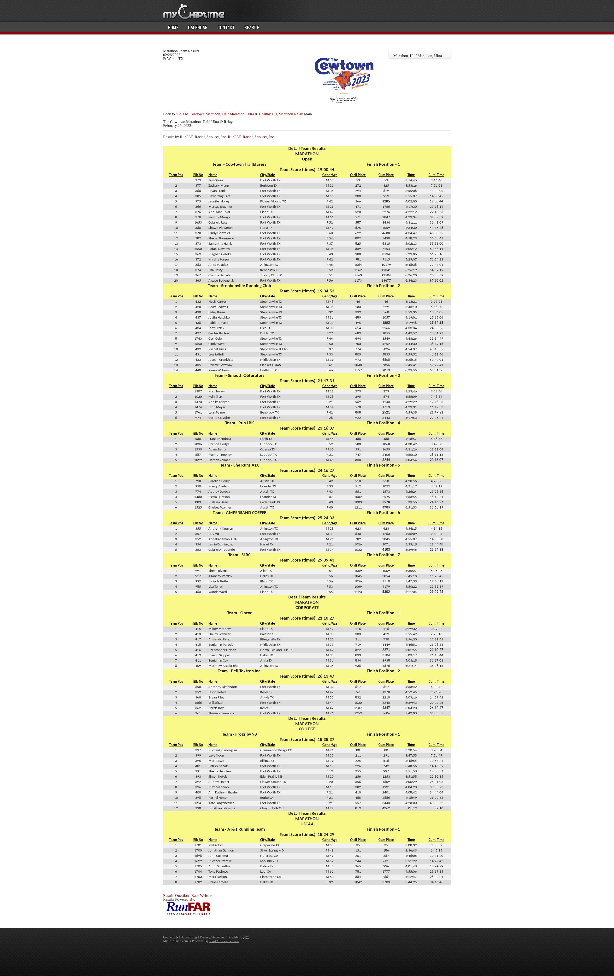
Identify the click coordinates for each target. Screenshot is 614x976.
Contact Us (170, 937)
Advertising (189, 937)
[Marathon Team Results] (344, 110)
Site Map (234, 937)
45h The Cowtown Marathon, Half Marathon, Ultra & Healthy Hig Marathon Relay (239, 114)
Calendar (198, 27)
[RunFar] (187, 914)
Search (252, 27)
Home (173, 27)
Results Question (176, 895)
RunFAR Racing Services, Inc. (251, 137)
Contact (226, 27)
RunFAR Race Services (224, 941)
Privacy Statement (212, 937)
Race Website (201, 895)
